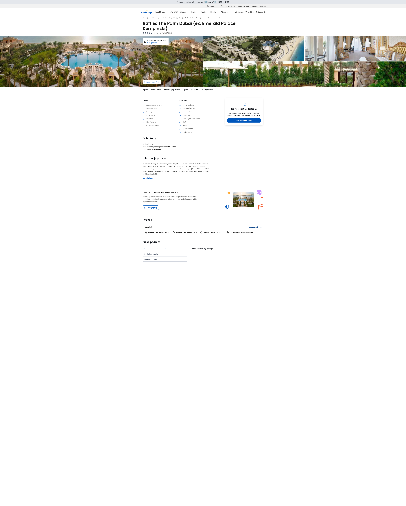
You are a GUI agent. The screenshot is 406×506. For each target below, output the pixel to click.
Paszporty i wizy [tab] (150, 259)
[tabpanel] (227, 248)
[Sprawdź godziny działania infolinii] (222, 6)
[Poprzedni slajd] (141, 90)
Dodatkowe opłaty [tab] (151, 254)
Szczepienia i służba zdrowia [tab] (155, 249)
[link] (146, 12)
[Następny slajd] (264, 90)
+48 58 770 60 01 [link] (214, 6)
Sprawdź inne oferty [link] (244, 120)
